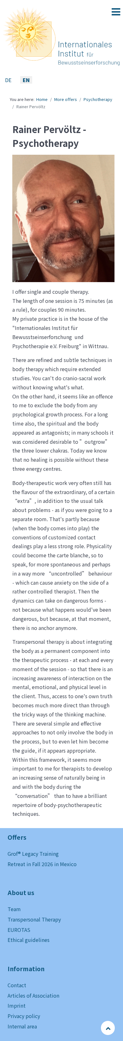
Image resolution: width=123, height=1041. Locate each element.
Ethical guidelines (29, 940)
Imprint (17, 1005)
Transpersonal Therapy (34, 919)
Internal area (22, 1026)
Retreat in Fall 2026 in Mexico (42, 864)
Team (14, 909)
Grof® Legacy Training (33, 853)
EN (26, 80)
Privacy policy (24, 1016)
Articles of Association (33, 995)
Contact (17, 985)
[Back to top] (108, 1028)
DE (9, 80)
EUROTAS (19, 929)
